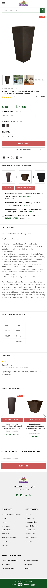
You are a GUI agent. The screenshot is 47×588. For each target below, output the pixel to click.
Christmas (29, 518)
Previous (2, 416)
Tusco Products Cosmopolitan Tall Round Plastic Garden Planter (12, 426)
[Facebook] (4, 157)
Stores (4, 518)
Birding (28, 514)
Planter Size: (11, 111)
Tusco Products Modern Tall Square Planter (22, 215)
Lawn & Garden (31, 526)
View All (27, 568)
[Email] (8, 157)
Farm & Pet (30, 534)
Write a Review (39, 97)
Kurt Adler (6, 565)
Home (4, 522)
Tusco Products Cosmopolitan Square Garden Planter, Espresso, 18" (35, 427)
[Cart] (43, 3)
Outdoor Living (31, 522)
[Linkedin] (17, 157)
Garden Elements (31, 561)
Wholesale (6, 526)
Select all (8, 188)
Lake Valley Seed (8, 568)
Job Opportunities (9, 538)
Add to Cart (35, 420)
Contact (5, 541)
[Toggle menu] (3, 3)
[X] (12, 157)
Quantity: (6, 132)
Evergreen (28, 565)
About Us (5, 534)
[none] (23, 44)
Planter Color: (12, 122)
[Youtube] (25, 495)
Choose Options (11, 199)
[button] (23, 149)
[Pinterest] (21, 157)
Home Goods (30, 530)
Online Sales (7, 530)
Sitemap (5, 545)
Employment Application (11, 514)
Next (44, 416)
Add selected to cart (24, 188)
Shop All (28, 541)
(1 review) (16, 97)
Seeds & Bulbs (31, 538)
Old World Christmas (10, 561)
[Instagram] (21, 495)
